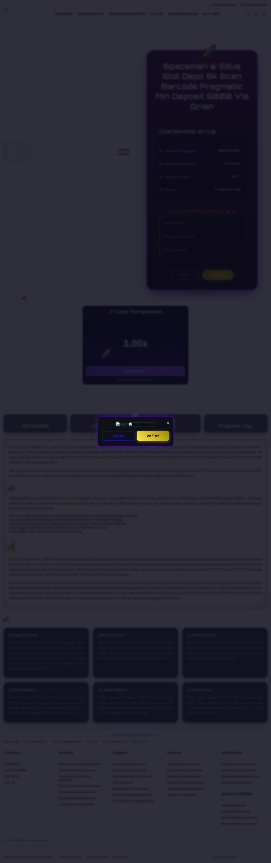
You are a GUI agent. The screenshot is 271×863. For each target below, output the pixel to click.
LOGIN (118, 436)
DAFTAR (153, 436)
